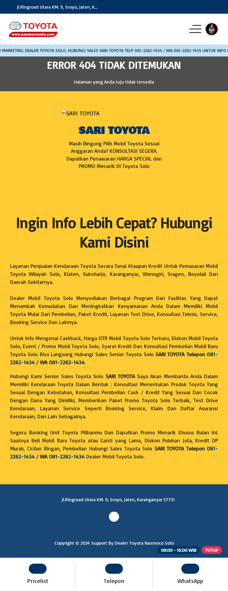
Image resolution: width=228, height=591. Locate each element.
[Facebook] (114, 190)
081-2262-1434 (67, 362)
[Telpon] (199, 7)
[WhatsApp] (216, 7)
